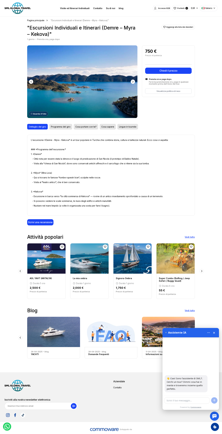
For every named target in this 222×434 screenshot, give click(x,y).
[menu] (208, 332)
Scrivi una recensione (40, 222)
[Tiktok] (23, 415)
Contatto (97, 8)
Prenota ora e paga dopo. (160, 79)
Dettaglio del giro (37, 126)
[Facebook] (15, 415)
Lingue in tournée (127, 126)
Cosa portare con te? (86, 126)
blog (121, 8)
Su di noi (110, 8)
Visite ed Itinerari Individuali (75, 8)
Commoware (195, 407)
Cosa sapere (107, 126)
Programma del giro (61, 126)
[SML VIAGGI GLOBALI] (18, 8)
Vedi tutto (190, 237)
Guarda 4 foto (39, 114)
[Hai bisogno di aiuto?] (214, 416)
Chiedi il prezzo (168, 70)
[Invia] (214, 400)
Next (133, 81)
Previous (31, 81)
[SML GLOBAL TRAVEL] (18, 385)
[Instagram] (8, 415)
